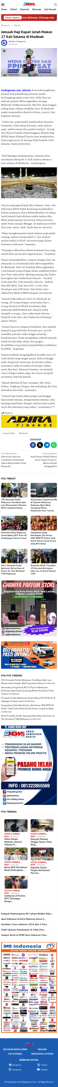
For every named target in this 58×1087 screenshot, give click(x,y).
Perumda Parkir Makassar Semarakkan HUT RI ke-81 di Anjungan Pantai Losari (14, 535)
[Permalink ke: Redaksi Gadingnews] (4, 42)
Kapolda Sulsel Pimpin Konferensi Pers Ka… (40, 870)
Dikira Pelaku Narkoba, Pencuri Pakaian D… (13, 842)
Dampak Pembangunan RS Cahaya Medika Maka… (27, 913)
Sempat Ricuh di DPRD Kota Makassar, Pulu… (24, 935)
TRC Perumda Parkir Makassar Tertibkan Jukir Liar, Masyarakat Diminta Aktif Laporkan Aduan (13, 503)
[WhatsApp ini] (54, 445)
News (6, 836)
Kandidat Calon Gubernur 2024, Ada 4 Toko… (25, 924)
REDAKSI (42, 1049)
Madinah (23, 433)
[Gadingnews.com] (29, 4)
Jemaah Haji (9, 433)
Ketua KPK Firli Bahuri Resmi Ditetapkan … (15, 869)
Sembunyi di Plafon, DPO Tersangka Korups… (15, 898)
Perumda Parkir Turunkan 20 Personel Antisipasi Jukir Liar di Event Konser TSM (43, 569)
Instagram (16, 1069)
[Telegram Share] (47, 445)
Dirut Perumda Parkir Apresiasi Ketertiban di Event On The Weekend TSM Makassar (12, 569)
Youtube (44, 1069)
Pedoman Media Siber (15, 1049)
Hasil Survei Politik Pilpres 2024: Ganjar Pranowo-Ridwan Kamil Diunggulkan (44, 459)
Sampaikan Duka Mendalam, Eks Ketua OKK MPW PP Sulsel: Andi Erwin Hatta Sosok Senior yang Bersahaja (43, 538)
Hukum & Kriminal (12, 834)
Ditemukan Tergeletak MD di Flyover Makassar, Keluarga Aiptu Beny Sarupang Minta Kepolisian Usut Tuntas (44, 505)
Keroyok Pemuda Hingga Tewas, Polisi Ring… (41, 842)
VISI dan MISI (15, 1053)
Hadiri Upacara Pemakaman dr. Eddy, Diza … (23, 929)
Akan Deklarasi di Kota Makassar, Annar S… (23, 919)
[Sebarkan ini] (33, 445)
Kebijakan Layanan (42, 1053)
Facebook (16, 1065)
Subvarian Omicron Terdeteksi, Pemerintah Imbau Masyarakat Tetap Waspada (13, 459)
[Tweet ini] (40, 445)
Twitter (44, 1065)
